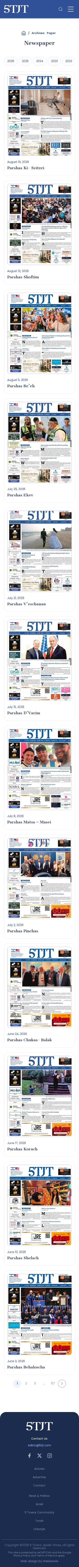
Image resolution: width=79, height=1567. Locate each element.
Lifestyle (39, 1529)
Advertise (39, 1477)
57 (53, 1383)
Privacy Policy (22, 1555)
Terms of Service (47, 1555)
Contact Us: (39, 1439)
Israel (39, 1504)
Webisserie (50, 1561)
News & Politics (39, 1496)
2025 (25, 61)
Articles (39, 1469)
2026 (10, 61)
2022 (68, 61)
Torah (39, 1521)
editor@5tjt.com (39, 1445)
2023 (54, 61)
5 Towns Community (39, 1512)
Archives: (44, 33)
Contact (39, 1485)
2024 (39, 61)
